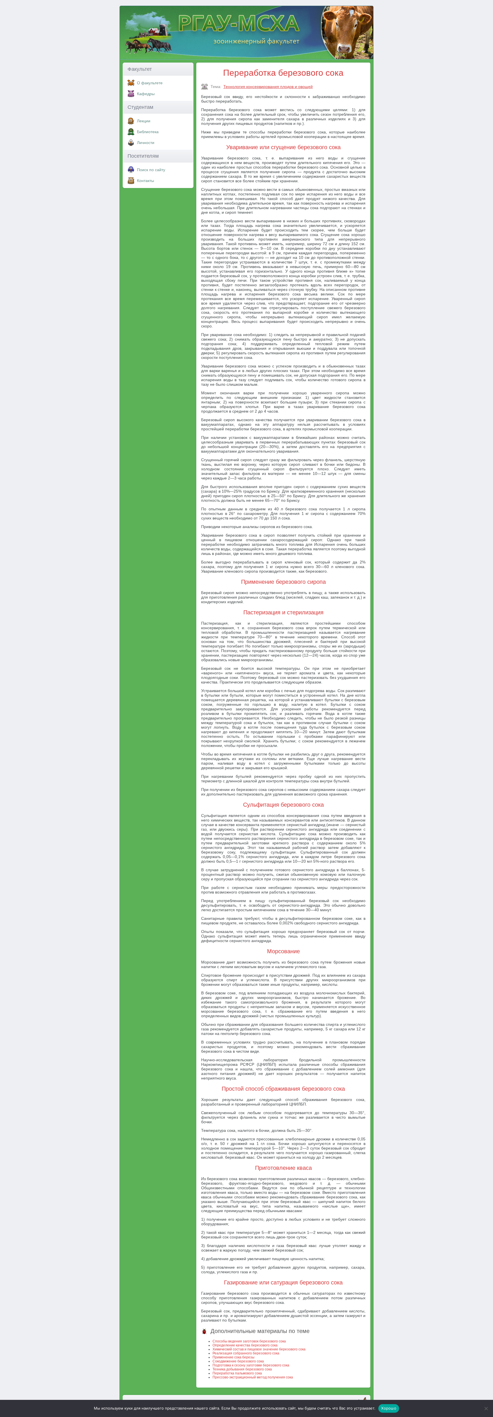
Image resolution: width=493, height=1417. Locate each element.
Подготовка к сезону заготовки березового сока (251, 1365)
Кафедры (146, 93)
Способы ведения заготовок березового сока (249, 1341)
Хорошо (388, 1408)
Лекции (143, 121)
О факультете (150, 83)
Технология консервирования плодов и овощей (268, 86)
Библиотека (148, 131)
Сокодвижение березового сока (238, 1361)
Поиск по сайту (151, 169)
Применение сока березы (233, 1357)
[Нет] (486, 1408)
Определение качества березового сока (245, 1345)
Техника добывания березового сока (242, 1369)
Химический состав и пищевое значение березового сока (259, 1349)
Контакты (145, 180)
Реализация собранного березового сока (246, 1353)
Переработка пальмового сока (237, 1373)
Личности (145, 142)
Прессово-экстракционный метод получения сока (253, 1377)
